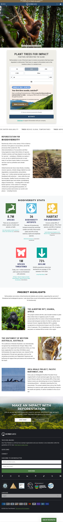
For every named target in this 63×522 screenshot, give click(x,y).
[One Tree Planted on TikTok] (44, 476)
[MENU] (0, 4)
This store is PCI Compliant (22, 508)
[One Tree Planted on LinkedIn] (27, 476)
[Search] (57, 4)
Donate (32, 116)
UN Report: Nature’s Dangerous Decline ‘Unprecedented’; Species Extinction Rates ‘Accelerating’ (21, 278)
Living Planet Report (40, 274)
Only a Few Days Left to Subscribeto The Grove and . (31, 1)
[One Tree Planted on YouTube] (60, 476)
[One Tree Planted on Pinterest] (35, 476)
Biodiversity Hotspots (28, 238)
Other (38, 73)
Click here (20, 120)
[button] (48, 520)
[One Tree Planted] (31, 4)
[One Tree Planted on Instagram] (10, 476)
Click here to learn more (21, 445)
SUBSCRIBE (31, 471)
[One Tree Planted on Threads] (19, 476)
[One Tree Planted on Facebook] (2, 476)
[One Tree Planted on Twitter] (52, 476)
